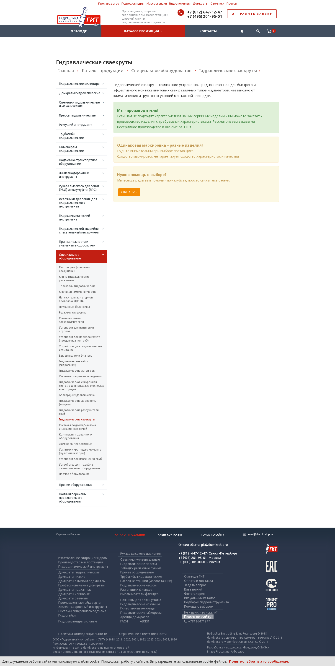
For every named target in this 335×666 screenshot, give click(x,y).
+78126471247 (199, 621)
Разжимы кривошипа (73, 312)
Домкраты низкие (71, 576)
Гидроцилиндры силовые (77, 621)
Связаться (129, 192)
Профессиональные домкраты (81, 585)
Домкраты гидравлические (79, 93)
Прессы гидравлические (77, 115)
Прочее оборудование (74, 473)
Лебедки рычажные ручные (141, 568)
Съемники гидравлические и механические (79, 104)
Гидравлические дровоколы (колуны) (77, 402)
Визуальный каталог (199, 598)
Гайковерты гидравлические (71, 149)
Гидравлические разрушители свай (79, 412)
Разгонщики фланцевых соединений (74, 269)
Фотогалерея (194, 594)
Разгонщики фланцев (136, 589)
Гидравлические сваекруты (77, 419)
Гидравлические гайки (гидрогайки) (73, 363)
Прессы (232, 3)
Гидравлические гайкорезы (141, 612)
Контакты (208, 31)
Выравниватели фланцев (75, 355)
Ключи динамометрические (77, 291)
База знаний (193, 589)
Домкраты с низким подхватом (82, 581)
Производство (108, 3)
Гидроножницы (180, 3)
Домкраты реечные (73, 598)
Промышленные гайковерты (79, 602)
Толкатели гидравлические (77, 286)
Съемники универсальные (140, 559)
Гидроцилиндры (132, 3)
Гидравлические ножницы (140, 604)
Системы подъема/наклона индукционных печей (77, 427)
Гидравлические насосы (138, 585)
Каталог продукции (142, 31)
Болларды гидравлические (77, 395)
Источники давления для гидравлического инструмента (78, 202)
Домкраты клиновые (74, 594)
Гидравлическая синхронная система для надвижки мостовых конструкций (81, 386)
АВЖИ (144, 621)
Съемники (217, 3)
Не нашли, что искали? (201, 612)
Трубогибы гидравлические (71, 136)
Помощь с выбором (198, 606)
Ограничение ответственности (143, 634)
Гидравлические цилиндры (79, 84)
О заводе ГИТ (194, 576)
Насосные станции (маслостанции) (146, 581)
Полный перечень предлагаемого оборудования (72, 497)
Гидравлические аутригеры (77, 370)
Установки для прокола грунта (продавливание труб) (79, 338)
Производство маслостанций (80, 562)
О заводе (79, 31)
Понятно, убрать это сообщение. (259, 661)
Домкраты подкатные (75, 589)
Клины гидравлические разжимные (74, 278)
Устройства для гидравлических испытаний (80, 348)
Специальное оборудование (70, 256)
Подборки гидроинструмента (206, 602)
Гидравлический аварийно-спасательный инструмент (79, 230)
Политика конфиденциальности (82, 634)
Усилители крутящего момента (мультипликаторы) (80, 451)
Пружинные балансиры (74, 306)
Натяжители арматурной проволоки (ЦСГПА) (76, 299)
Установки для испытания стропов (76, 329)
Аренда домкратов (134, 617)
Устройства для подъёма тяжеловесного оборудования (79, 466)
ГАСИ (124, 621)
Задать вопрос (195, 585)
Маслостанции (157, 3)
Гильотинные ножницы (137, 608)
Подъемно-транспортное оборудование (78, 162)
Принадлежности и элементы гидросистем (77, 243)
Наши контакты (170, 534)
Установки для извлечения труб (80, 458)
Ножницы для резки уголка (140, 600)
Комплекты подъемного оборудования (75, 436)
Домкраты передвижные (75, 443)
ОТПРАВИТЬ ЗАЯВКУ (252, 13)
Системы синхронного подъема (80, 376)
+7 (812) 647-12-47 (204, 12)
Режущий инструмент (75, 125)
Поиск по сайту (212, 534)
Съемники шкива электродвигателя (71, 320)
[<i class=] (242, 31)
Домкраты (200, 3)
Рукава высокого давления (140, 553)
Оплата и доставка (198, 581)
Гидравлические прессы (138, 564)
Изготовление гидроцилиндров (82, 558)
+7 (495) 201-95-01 (204, 16)
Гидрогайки (67, 615)
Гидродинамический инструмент (74, 217)
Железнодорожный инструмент (74, 175)
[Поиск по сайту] (258, 31)
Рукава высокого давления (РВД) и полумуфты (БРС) (79, 188)
